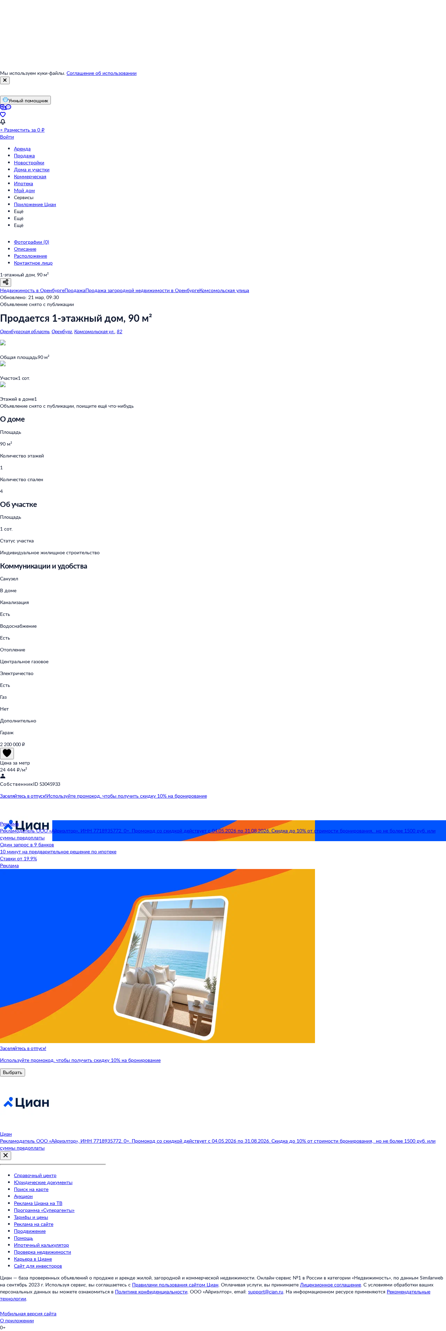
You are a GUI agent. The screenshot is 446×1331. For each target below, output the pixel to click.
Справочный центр (35, 1175)
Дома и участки (31, 169)
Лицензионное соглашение (330, 1284)
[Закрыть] (5, 80)
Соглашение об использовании (102, 73)
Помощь (23, 1238)
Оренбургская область (24, 331)
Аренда (22, 148)
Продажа (24, 155)
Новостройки (29, 162)
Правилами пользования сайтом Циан (175, 1284)
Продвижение (30, 1231)
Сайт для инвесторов (38, 1265)
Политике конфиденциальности (151, 1291)
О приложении (17, 1320)
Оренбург (62, 331)
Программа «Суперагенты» (44, 1210)
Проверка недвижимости (42, 1251)
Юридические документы (43, 1182)
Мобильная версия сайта (28, 1313)
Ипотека (23, 183)
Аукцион (23, 1196)
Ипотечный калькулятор (41, 1245)
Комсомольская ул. (94, 331)
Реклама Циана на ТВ (38, 1203)
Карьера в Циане (33, 1258)
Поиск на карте (31, 1189)
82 (119, 331)
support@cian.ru (265, 1291)
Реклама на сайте (33, 1224)
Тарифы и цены (31, 1217)
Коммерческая (30, 176)
